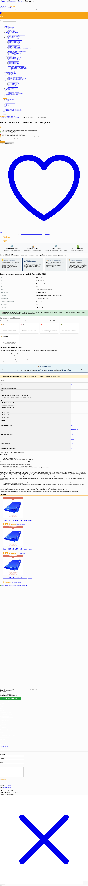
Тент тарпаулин (12, 31)
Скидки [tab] (4, 241)
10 (71, 384)
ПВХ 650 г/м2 (74, 429)
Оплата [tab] (4, 238)
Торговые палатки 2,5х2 (14, 59)
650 (72, 425)
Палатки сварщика (10, 37)
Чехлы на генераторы (13, 82)
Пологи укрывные (10, 27)
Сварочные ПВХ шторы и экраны (16, 54)
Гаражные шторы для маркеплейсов (14, 110)
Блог (4, 111)
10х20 (72, 439)
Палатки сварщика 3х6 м (14, 43)
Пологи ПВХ (11, 30)
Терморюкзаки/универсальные (15, 93)
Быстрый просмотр (20, 524)
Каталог (5, 98)
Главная (2, 117)
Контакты (5, 114)
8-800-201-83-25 (40, 370)
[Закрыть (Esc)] (4, 884)
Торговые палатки (10, 56)
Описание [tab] (5, 236)
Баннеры (8, 89)
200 (72, 434)
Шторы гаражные (12, 52)
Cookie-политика (4, 737)
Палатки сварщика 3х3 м (14, 41)
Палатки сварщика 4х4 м (14, 46)
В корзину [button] (13, 524)
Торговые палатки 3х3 (13, 62)
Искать (1, 20)
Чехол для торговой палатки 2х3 (18, 71)
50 (71, 448)
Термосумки (8, 90)
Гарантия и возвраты (10, 103)
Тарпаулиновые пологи (6, 714)
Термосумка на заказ (5, 712)
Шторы (7, 50)
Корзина (13, 3)
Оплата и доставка (10, 99)
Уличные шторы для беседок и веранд (17, 51)
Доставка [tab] (5, 240)
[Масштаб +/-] (0, 884)
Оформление (3, 727)
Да (72, 443)
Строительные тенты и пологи (34, 234)
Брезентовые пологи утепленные (16, 33)
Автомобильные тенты (11, 72)
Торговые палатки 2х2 (13, 58)
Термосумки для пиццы (13, 92)
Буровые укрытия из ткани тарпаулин (17, 78)
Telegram (69, 370)
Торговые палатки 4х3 (13, 63)
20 (71, 420)
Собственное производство (7, 717)
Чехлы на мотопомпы (13, 87)
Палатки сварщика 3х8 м (14, 45)
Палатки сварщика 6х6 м (14, 47)
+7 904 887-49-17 (50, 370)
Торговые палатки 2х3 (13, 61)
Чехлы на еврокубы (12, 84)
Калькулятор (6, 105)
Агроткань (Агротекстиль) (12, 94)
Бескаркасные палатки (11, 88)
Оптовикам (5, 107)
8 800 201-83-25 (8, 785)
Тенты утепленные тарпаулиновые (16, 35)
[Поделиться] (3, 884)
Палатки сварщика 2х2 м (14, 38)
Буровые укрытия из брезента (15, 77)
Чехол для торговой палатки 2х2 (18, 67)
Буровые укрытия (10, 75)
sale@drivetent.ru (7, 787)
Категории (6, 26)
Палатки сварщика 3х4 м (14, 42)
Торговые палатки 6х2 (13, 64)
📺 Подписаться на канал (10, 698)
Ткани (7, 95)
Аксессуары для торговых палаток (16, 66)
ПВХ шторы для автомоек (14, 53)
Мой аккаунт (12, 6)
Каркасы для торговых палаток (18, 69)
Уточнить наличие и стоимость (7, 143)
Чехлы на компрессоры (13, 83)
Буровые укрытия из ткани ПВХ (16, 79)
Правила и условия (5, 733)
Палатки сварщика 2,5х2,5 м (15, 40)
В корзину (2, 141)
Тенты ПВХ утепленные (14, 36)
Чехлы (7, 80)
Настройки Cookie (4, 746)
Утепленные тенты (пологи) (12, 32)
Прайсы (4, 106)
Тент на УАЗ (11, 74)
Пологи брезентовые (13, 28)
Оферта (7, 104)
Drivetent (47, 234)
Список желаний (7, 3)
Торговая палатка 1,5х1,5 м (14, 57)
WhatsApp (63, 370)
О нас (4, 112)
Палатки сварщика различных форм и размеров (19, 48)
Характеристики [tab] (7, 237)
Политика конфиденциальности (8, 735)
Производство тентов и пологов (13, 109)
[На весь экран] (1, 884)
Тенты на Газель (12, 73)
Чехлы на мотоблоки (13, 85)
